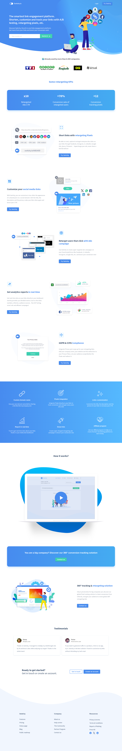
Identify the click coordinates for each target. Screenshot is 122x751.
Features (22, 719)
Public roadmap (24, 732)
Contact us (57, 732)
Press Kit (92, 730)
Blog (20, 729)
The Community (59, 726)
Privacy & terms (94, 720)
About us (57, 719)
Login (96, 3)
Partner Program (59, 729)
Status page (23, 726)
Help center (58, 723)
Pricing (21, 723)
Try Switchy (107, 3)
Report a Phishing (95, 726)
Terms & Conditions (96, 723)
